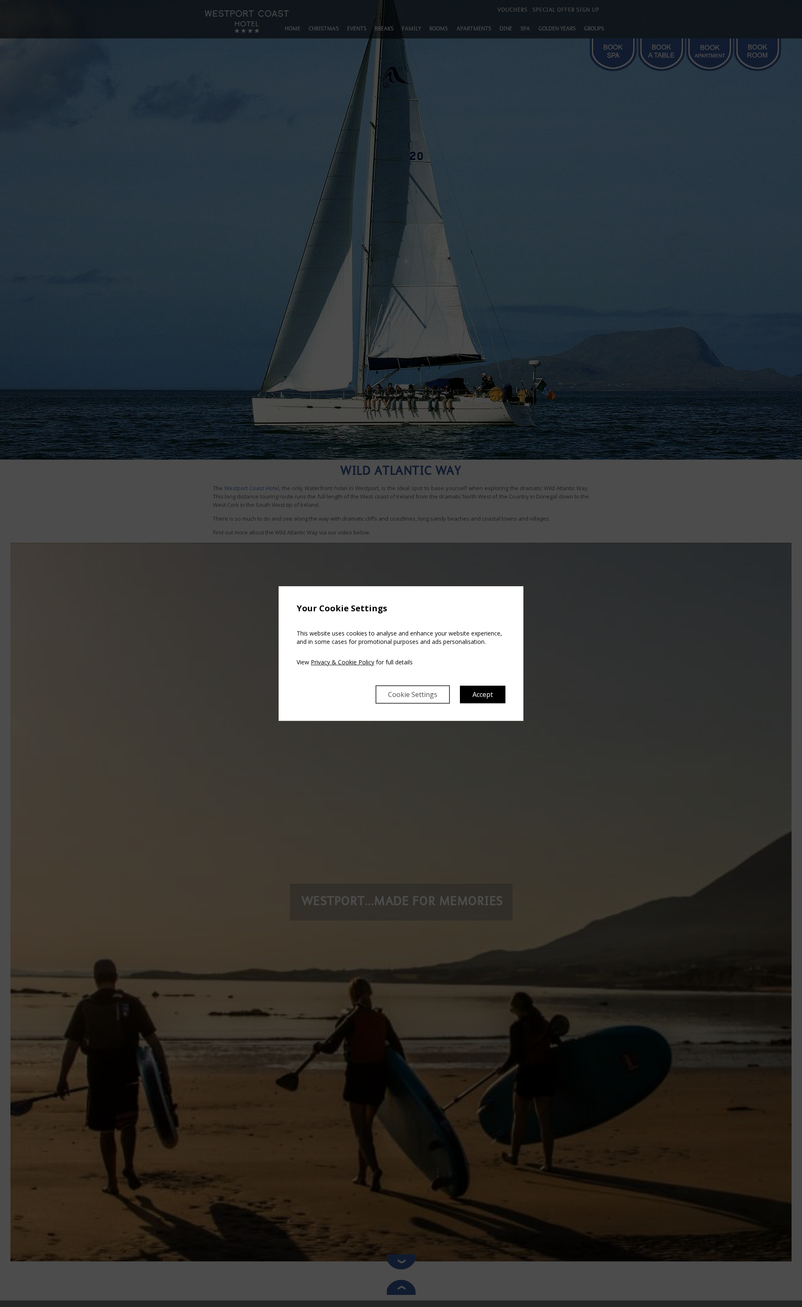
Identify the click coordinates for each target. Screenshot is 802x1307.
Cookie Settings (412, 694)
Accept (482, 694)
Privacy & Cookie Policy (342, 662)
